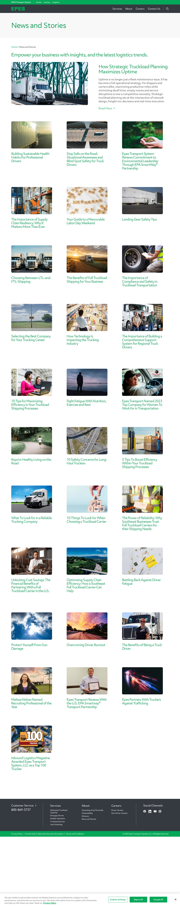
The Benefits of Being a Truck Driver (142, 647)
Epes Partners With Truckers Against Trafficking (141, 701)
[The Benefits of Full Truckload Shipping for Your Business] (87, 259)
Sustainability (87, 813)
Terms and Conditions (75, 834)
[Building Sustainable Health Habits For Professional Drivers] (31, 134)
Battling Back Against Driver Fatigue (141, 582)
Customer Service (22, 805)
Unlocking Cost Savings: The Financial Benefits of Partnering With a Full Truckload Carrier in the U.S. (30, 585)
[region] (90, 899)
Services (117, 8)
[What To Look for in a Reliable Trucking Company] (31, 499)
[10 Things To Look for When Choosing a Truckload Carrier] (87, 499)
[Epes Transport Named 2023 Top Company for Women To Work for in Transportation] (142, 382)
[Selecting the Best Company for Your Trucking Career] (31, 317)
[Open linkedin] (149, 811)
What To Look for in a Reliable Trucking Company (31, 520)
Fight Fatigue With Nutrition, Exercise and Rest (86, 403)
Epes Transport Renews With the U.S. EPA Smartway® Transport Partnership (86, 703)
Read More (105, 108)
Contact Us (154, 8)
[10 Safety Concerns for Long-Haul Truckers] (87, 440)
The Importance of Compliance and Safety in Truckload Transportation (139, 281)
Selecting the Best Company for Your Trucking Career (31, 338)
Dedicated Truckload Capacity (58, 811)
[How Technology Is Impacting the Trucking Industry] (87, 317)
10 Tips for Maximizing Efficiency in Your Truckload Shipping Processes (30, 404)
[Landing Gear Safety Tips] (142, 200)
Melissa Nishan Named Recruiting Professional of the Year (31, 703)
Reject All (138, 899)
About (128, 8)
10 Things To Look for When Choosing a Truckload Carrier (86, 520)
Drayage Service (57, 815)
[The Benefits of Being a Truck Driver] (142, 626)
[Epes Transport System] (18, 8)
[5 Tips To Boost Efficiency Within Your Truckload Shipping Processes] (142, 440)
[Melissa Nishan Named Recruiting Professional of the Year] (31, 680)
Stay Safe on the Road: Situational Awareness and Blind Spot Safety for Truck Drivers (85, 159)
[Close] (175, 899)
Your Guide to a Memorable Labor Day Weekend (86, 221)
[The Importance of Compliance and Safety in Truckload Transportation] (142, 259)
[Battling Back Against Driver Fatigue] (142, 561)
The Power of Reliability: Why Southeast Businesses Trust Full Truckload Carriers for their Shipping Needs (142, 523)
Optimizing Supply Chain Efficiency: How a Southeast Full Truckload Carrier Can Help (86, 585)
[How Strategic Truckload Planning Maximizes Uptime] (49, 83)
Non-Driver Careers (119, 813)
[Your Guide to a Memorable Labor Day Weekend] (87, 200)
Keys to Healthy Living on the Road (31, 461)
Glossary (85, 816)
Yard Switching (56, 824)
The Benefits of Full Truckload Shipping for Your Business (87, 280)
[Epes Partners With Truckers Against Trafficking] (142, 680)
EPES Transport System (21, 2)
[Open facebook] (144, 811)
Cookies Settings (118, 899)
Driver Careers (117, 810)
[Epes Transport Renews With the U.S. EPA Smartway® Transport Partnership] (87, 680)
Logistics (55, 2)
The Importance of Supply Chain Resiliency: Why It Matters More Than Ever (29, 223)
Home (14, 47)
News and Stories (89, 819)
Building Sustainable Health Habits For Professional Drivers (30, 157)
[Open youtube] (155, 811)
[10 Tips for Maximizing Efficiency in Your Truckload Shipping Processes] (31, 382)
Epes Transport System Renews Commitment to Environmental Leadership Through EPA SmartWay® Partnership (140, 160)
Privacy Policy (17, 834)
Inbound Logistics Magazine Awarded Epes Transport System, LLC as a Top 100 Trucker (30, 763)
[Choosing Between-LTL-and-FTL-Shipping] (31, 259)
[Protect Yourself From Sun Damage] (31, 626)
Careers (140, 8)
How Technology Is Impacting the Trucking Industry (83, 340)
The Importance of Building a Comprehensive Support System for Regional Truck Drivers (142, 341)
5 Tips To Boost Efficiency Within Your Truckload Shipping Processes (139, 463)
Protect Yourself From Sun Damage (29, 647)
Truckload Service (57, 821)
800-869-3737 (21, 810)
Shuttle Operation (57, 818)
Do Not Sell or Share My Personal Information (44, 834)
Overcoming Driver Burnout (86, 645)
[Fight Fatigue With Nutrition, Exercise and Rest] (87, 382)
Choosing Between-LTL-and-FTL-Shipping (31, 280)
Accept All (158, 899)
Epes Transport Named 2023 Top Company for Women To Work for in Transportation (142, 404)
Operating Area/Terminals (92, 810)
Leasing (47, 2)
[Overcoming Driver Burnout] (87, 626)
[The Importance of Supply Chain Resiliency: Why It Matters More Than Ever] (31, 200)
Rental (38, 2)
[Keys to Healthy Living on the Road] (31, 440)
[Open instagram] (160, 811)
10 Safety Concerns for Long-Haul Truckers (87, 461)
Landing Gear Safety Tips (139, 219)
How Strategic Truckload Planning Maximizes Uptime (133, 69)
